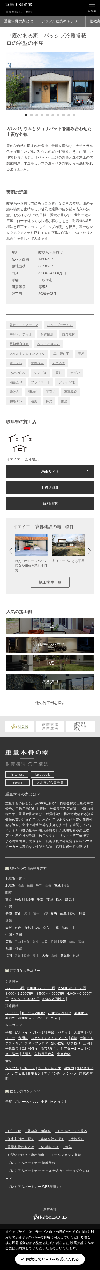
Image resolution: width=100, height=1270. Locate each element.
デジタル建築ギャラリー (61, 21)
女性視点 (37, 363)
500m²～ (51, 1018)
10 (74, 115)
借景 (64, 401)
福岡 (8, 956)
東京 (8, 900)
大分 (45, 956)
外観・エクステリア (24, 325)
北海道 (10, 886)
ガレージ (28, 1068)
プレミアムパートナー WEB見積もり (35, 1187)
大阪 (8, 928)
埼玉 (30, 900)
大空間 (79, 1032)
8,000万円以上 (53, 999)
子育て (50, 392)
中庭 (50, 663)
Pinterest (17, 774)
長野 (54, 914)
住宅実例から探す (20, 1139)
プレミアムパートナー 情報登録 (31, 1163)
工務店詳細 (50, 487)
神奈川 (20, 900)
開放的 (32, 392)
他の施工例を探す (50, 703)
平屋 (81, 353)
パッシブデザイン (60, 325)
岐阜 (63, 914)
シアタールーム (72, 1048)
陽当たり (16, 382)
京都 (27, 928)
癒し (58, 373)
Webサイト (50, 471)
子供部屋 (12, 1048)
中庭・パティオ (21, 334)
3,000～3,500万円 (19, 993)
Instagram (17, 782)
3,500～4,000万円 (50, 993)
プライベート (40, 382)
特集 (68, 1147)
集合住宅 (63, 1054)
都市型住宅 (49, 1048)
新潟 (8, 914)
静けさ (14, 392)
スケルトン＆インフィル (27, 353)
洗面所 (27, 1054)
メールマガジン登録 (66, 1155)
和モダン (16, 401)
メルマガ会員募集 (50, 782)
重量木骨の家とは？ (23, 794)
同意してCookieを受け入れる (52, 1259)
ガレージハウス (50, 644)
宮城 (57, 886)
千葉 (40, 900)
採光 (49, 401)
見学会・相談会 (39, 1131)
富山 (18, 914)
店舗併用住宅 (44, 1054)
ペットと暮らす (48, 344)
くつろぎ (58, 363)
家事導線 (70, 392)
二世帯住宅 (61, 353)
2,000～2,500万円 (41, 988)
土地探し (77, 1139)
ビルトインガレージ (30, 1032)
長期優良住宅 (19, 344)
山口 (44, 941)
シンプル (40, 373)
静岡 (82, 914)
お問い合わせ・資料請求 (26, 1155)
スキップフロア (36, 1043)
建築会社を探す (52, 1139)
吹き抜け (50, 681)
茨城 (49, 900)
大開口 (23, 1038)
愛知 (73, 914)
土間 (86, 1043)
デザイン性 (67, 382)
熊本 (36, 956)
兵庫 (18, 928)
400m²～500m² (30, 1018)
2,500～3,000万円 (72, 988)
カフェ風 (18, 1073)
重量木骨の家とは (18, 21)
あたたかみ (18, 373)
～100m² (12, 1013)
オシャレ (16, 363)
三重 (56, 928)
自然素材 (68, 334)
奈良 (46, 928)
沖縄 (76, 956)
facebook (42, 774)
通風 (34, 401)
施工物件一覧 (50, 582)
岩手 (39, 886)
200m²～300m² (59, 1013)
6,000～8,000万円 (25, 999)
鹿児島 (65, 956)
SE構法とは (50, 1147)
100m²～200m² (33, 1013)
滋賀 (37, 928)
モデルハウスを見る (72, 1131)
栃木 (59, 900)
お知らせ (14, 1131)
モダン (75, 373)
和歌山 (67, 928)
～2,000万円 (15, 988)
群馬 (68, 900)
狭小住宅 (57, 1043)
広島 (8, 941)
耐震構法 (47, 334)
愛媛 (63, 941)
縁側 (74, 1038)
